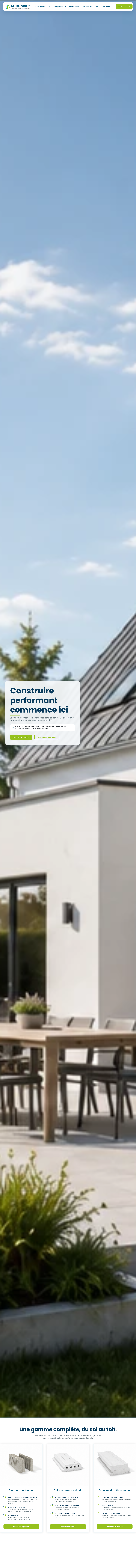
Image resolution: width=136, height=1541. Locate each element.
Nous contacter (124, 6)
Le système (39, 6)
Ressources (87, 6)
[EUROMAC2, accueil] (18, 6)
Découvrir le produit (21, 1526)
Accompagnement (56, 6)
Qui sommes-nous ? (103, 6)
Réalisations (74, 6)
